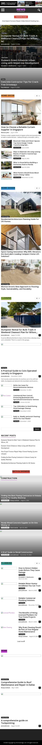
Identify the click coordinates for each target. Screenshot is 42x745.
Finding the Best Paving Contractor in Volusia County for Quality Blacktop (18, 458)
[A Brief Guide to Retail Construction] (21, 543)
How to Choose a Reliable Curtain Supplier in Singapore (18, 128)
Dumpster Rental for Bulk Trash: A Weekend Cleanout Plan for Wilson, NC (19, 38)
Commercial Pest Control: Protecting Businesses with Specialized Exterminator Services (26, 397)
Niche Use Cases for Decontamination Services (23, 386)
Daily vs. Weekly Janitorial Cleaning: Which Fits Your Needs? (26, 417)
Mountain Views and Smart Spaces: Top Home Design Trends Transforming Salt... (26, 143)
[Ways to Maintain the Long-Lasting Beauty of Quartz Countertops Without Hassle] (6, 155)
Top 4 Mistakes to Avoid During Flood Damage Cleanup (25, 407)
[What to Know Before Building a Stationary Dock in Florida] (6, 165)
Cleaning (4, 33)
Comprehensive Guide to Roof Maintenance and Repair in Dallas (18, 683)
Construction (5, 500)
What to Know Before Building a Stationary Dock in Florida (25, 163)
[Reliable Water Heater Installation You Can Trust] (9, 588)
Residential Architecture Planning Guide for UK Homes (20, 220)
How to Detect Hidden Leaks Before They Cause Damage (29, 570)
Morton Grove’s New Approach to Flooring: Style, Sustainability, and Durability (20, 287)
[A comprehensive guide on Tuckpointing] (21, 705)
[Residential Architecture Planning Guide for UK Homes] (21, 204)
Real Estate (5, 57)
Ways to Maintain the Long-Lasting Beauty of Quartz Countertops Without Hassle (26, 154)
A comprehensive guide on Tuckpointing (14, 721)
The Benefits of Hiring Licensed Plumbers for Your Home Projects (28, 615)
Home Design (5, 216)
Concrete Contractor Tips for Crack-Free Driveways (20, 83)
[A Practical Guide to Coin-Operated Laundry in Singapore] (21, 356)
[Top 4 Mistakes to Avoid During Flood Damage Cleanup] (6, 409)
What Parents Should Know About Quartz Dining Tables (26, 174)
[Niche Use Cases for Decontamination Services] (6, 388)
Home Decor (5, 124)
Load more (20, 641)
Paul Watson (5, 87)
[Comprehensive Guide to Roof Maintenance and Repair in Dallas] (21, 667)
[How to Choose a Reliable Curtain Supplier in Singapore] (21, 112)
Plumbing (22, 575)
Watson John (5, 132)
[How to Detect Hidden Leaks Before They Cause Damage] (9, 573)
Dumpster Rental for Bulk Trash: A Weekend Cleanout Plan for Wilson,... (19, 331)
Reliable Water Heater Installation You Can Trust (29, 584)
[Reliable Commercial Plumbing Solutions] (9, 603)
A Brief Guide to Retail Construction (17, 552)
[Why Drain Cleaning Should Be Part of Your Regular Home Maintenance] (9, 632)
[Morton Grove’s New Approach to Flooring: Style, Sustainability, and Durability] (21, 272)
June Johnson (5, 44)
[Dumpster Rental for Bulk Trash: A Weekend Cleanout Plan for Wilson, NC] (21, 314)
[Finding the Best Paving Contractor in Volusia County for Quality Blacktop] (21, 489)
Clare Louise (14, 527)
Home (3, 79)
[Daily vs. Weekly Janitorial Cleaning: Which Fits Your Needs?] (6, 419)
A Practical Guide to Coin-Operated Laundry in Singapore (19, 372)
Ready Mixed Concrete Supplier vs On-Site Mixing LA (19, 523)
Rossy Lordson (14, 500)
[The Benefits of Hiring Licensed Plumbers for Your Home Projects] (9, 618)
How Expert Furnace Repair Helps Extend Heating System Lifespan (19, 453)
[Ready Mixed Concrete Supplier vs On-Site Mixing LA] (21, 516)
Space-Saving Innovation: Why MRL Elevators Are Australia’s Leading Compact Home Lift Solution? (21, 254)
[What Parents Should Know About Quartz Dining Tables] (6, 176)
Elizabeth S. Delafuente (8, 66)
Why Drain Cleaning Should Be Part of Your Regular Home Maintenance (30, 629)
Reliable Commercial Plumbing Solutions (27, 599)
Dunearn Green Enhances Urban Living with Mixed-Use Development (20, 61)
